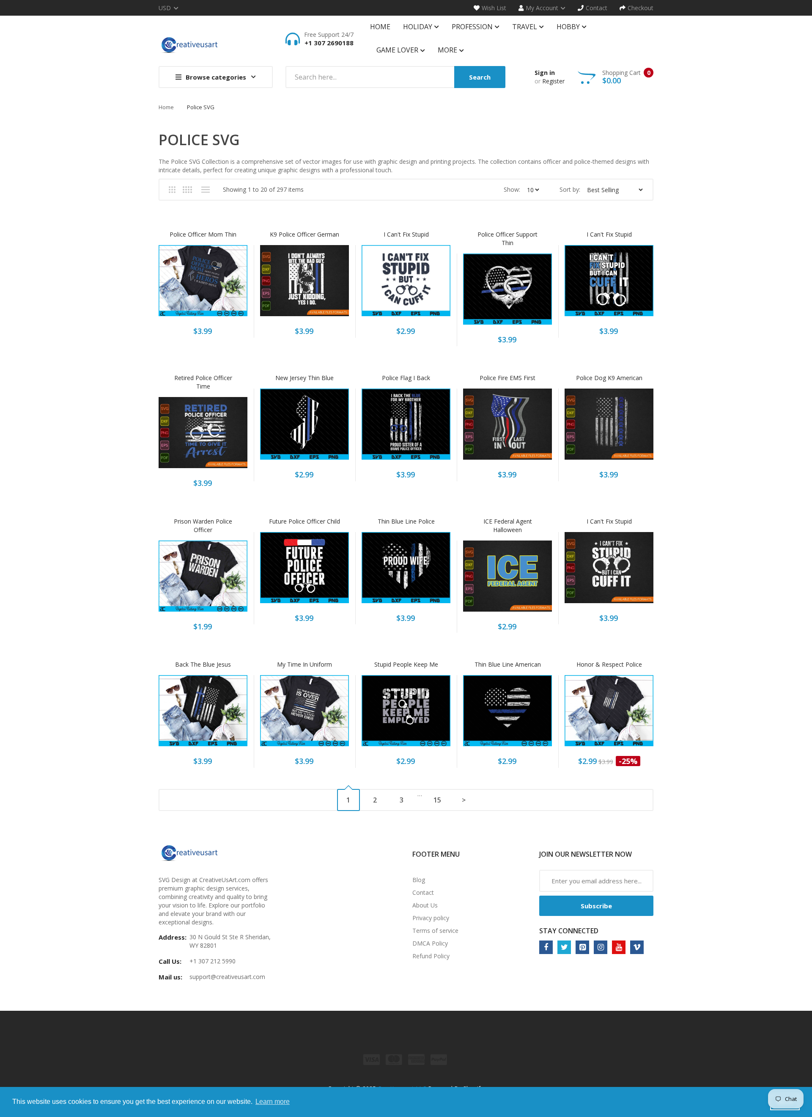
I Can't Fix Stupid (406, 234)
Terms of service (435, 931)
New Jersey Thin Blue (304, 378)
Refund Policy (431, 956)
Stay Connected (568, 930)
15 (437, 800)
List (205, 189)
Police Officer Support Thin (507, 238)
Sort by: (570, 189)
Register (553, 81)
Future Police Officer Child (304, 521)
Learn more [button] (272, 1101)
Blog (418, 880)
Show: (512, 189)
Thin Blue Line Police (406, 521)
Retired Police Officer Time (203, 382)
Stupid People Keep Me (406, 664)
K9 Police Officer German (304, 234)
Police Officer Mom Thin (203, 234)
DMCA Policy (430, 943)
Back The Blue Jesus (203, 664)
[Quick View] (236, 284)
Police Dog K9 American (609, 378)
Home (166, 107)
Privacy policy (430, 918)
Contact (423, 892)
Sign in (545, 73)
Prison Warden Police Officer (203, 525)
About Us (425, 905)
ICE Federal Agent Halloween (507, 525)
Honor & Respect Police (609, 664)
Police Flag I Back (406, 378)
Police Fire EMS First (507, 378)
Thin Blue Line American (508, 664)
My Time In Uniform (304, 664)
